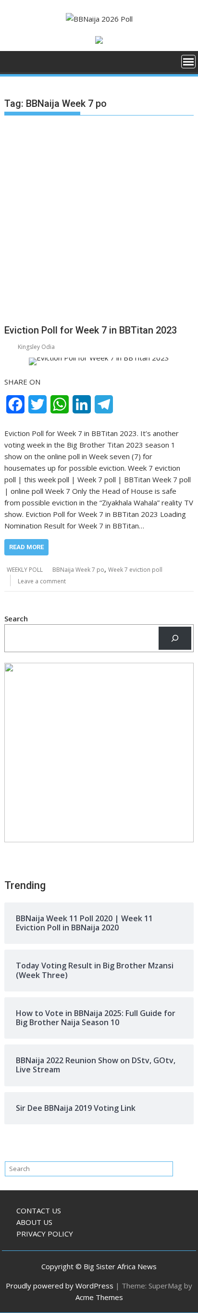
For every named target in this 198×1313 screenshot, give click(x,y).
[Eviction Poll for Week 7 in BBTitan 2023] (99, 361)
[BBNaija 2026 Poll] (13, 65)
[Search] (175, 638)
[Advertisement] (99, 222)
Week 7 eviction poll (135, 570)
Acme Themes (99, 1297)
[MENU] (188, 61)
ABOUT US (34, 1222)
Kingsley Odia (36, 347)
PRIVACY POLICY (44, 1233)
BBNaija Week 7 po (78, 570)
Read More (26, 547)
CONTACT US (38, 1210)
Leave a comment (42, 581)
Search (16, 618)
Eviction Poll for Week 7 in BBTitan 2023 (90, 330)
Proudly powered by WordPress (59, 1285)
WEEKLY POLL (25, 570)
